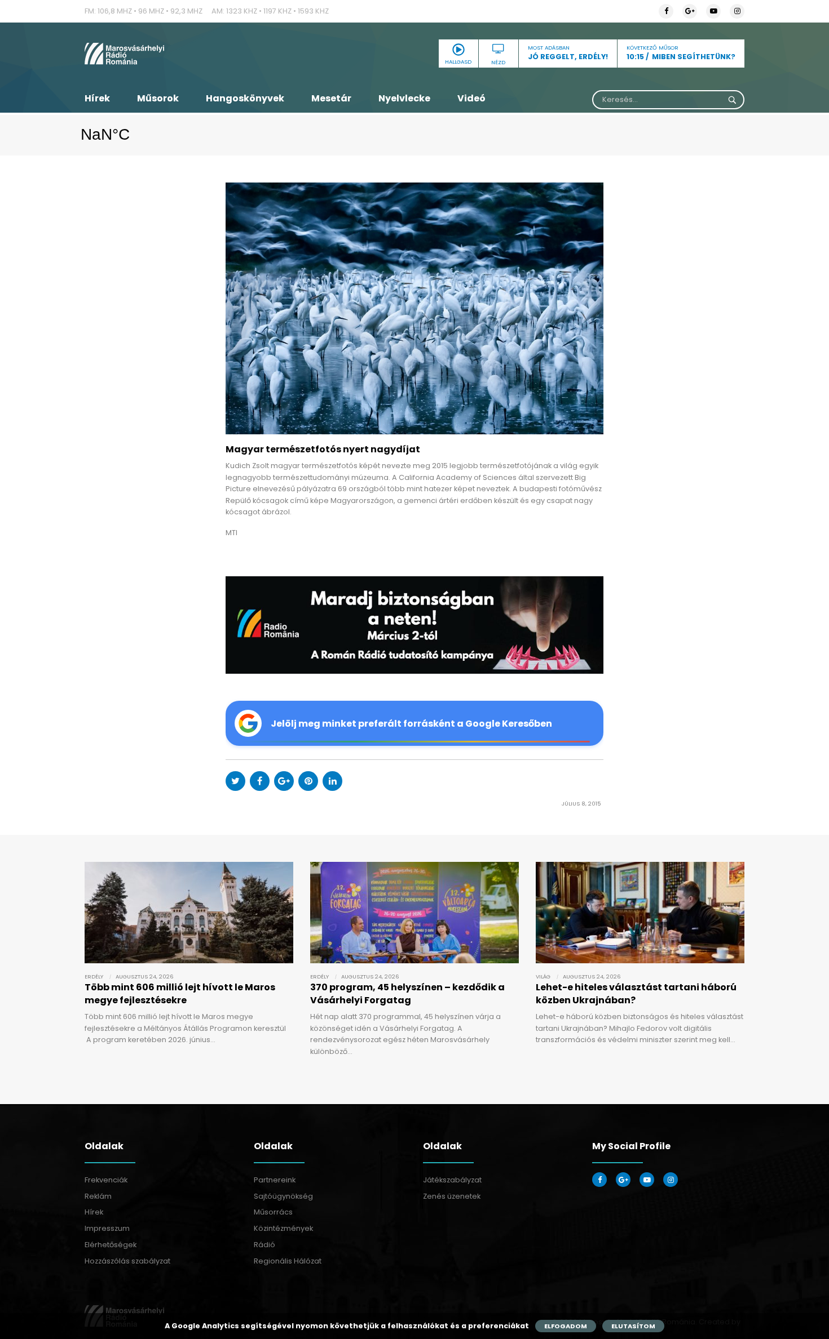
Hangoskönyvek (245, 98)
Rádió (264, 1244)
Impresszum (107, 1228)
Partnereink (275, 1180)
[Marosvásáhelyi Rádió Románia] (189, 53)
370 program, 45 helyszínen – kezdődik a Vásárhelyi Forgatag (407, 993)
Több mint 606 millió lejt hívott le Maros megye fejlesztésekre (180, 993)
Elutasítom (633, 1326)
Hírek (97, 98)
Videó (471, 98)
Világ (543, 976)
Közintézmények (283, 1228)
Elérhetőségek (110, 1244)
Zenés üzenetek (451, 1196)
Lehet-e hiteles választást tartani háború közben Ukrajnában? (636, 993)
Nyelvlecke (404, 98)
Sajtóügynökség (283, 1196)
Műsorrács (273, 1212)
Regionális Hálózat (287, 1261)
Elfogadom (565, 1326)
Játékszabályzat (452, 1180)
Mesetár (331, 98)
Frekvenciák (106, 1180)
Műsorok (158, 98)
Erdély (94, 976)
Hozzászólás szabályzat (127, 1261)
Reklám (98, 1196)
